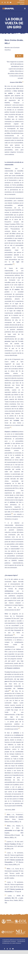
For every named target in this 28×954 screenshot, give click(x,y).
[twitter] (5, 2)
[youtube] (10, 2)
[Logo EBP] (8, 931)
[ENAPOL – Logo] (8, 8)
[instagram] (7, 2)
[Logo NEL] (20, 930)
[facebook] (2, 2)
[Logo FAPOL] (8, 920)
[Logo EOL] (20, 920)
